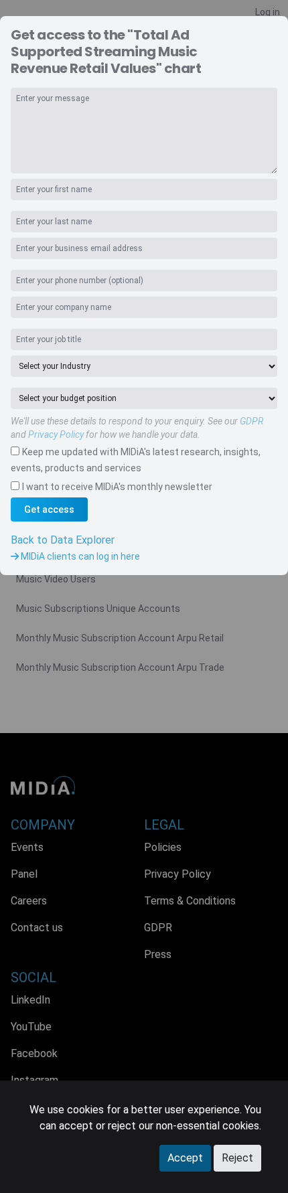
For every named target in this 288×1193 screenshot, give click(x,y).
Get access (49, 509)
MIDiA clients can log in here (79, 556)
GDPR (251, 421)
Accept (185, 1157)
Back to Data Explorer (63, 540)
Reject (237, 1157)
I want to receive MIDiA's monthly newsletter (117, 486)
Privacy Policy (56, 434)
